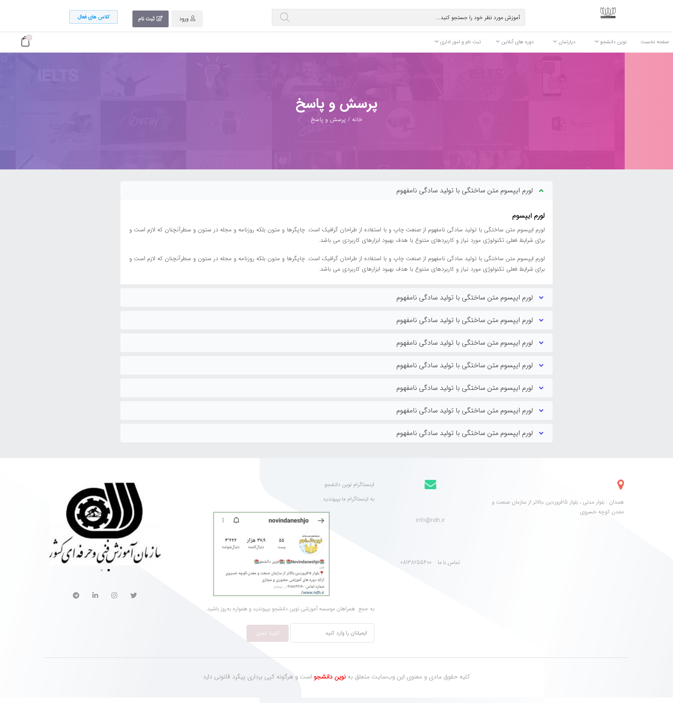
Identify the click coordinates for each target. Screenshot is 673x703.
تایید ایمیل (267, 633)
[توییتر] (133, 596)
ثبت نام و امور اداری (460, 42)
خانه (357, 119)
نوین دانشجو (613, 42)
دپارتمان (566, 42)
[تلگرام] (76, 596)
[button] (93, 17)
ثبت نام (146, 18)
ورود (184, 18)
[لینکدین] (95, 596)
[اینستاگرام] (114, 596)
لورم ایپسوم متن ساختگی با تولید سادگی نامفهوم (464, 190)
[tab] (336, 190)
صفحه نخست (655, 42)
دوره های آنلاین (517, 42)
